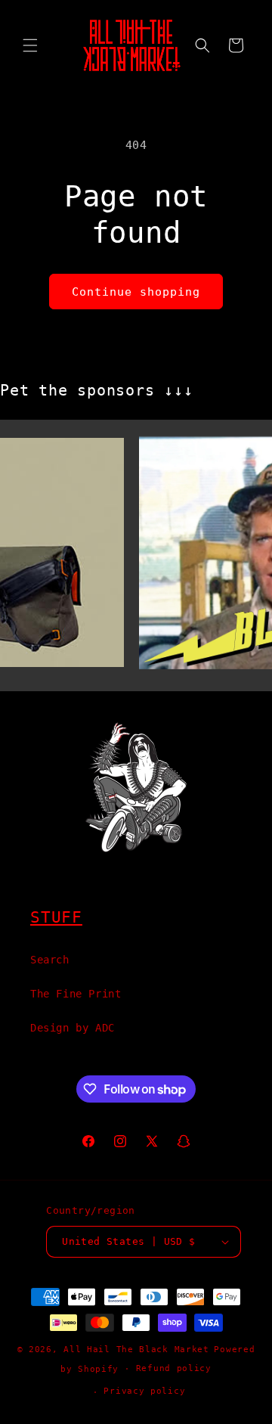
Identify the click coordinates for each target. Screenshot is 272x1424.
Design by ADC (72, 1028)
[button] (30, 45)
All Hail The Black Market (136, 1349)
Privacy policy (144, 1391)
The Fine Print (75, 994)
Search (50, 960)
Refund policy (174, 1368)
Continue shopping (136, 292)
